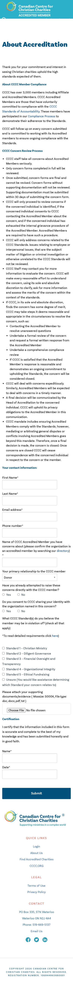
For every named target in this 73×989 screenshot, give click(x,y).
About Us (36, 853)
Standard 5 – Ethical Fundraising (27, 674)
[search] (4, 19)
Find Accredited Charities (37, 859)
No (23, 594)
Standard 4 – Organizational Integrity (30, 669)
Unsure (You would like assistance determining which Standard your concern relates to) (35, 682)
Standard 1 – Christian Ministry (26, 648)
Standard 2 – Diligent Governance (28, 653)
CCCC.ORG (37, 866)
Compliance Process (41, 116)
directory (63, 551)
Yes (8, 594)
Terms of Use (36, 885)
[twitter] (37, 939)
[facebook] (28, 939)
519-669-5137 (41, 924)
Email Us (36, 931)
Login (36, 846)
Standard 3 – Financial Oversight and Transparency (28, 661)
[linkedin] (44, 939)
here (55, 636)
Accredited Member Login (54, 19)
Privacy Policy (36, 892)
